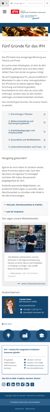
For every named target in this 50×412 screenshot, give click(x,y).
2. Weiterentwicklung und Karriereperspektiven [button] (20, 122)
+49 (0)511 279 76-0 (34, 360)
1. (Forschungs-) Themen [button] (20, 114)
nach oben (7, 324)
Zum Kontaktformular (35, 368)
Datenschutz (30, 408)
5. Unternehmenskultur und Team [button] (25, 146)
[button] (8, 335)
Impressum (19, 408)
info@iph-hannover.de (35, 365)
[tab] (25, 114)
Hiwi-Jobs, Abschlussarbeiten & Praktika (24, 204)
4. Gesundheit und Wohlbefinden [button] (24, 139)
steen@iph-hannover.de (33, 312)
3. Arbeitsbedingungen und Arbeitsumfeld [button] (21, 131)
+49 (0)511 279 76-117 (32, 309)
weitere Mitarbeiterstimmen (33, 283)
